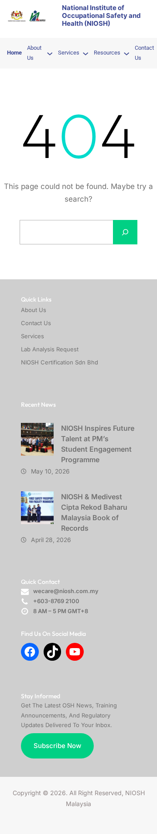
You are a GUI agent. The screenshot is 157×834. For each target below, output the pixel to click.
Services (32, 336)
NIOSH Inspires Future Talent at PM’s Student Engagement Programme (97, 444)
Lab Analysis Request (49, 349)
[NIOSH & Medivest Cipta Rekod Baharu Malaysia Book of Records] (37, 507)
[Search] (125, 232)
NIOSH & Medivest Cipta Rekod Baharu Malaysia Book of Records (94, 512)
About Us (33, 309)
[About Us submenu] (50, 53)
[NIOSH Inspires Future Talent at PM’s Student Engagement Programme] (37, 439)
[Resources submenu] (126, 53)
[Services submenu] (85, 53)
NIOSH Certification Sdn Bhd (59, 362)
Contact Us (36, 322)
